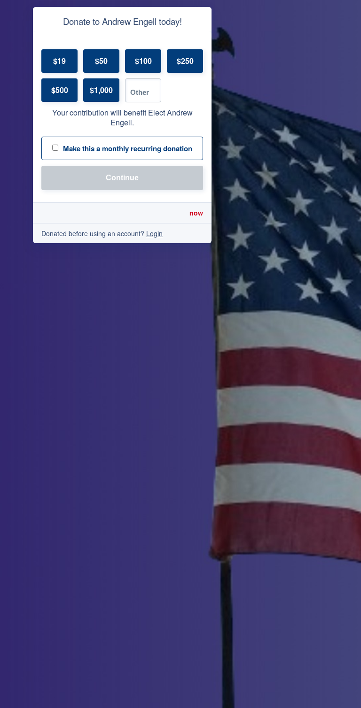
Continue (122, 178)
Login (154, 233)
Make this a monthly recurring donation (127, 148)
